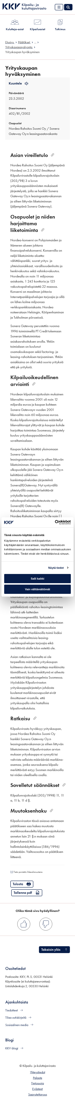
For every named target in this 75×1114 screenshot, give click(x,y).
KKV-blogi (12, 1048)
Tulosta (18, 884)
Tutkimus (60, 29)
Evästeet (37, 1089)
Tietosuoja (37, 1083)
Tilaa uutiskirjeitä (16, 1018)
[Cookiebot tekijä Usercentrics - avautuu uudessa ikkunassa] (55, 522)
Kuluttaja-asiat (15, 29)
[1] (11, 871)
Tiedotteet (12, 1010)
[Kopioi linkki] (52, 155)
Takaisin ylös (50, 949)
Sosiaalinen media (17, 1025)
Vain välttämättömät (37, 589)
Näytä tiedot (56, 567)
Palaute (37, 1078)
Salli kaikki (37, 578)
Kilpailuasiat (37, 29)
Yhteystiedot (37, 1072)
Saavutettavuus (37, 1094)
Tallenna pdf (23, 892)
